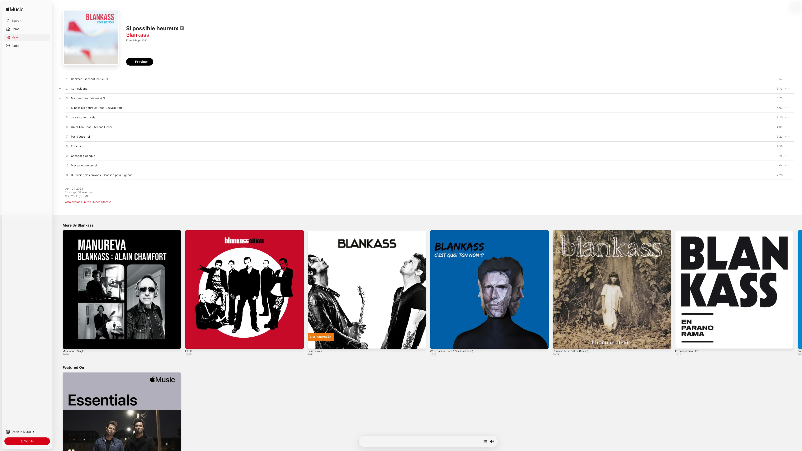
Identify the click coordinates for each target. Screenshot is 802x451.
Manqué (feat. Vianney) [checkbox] (86, 98)
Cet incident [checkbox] (79, 88)
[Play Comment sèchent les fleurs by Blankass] (67, 79)
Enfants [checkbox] (76, 146)
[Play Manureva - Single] (68, 343)
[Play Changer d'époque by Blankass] (67, 156)
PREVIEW (778, 79)
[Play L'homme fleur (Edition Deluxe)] (558, 343)
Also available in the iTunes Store (86, 202)
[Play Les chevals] (313, 343)
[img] (14, 9)
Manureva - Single (74, 232)
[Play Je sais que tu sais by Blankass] (67, 117)
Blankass (137, 35)
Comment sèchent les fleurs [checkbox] (89, 79)
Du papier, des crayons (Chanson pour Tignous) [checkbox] (102, 175)
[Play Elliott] (190, 343)
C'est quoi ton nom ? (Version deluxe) (455, 232)
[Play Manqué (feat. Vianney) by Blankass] (67, 98)
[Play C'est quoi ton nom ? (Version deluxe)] (435, 343)
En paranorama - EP (688, 232)
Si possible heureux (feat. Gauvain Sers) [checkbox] (97, 107)
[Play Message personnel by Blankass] (67, 165)
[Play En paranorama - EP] (680, 343)
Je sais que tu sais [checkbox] (83, 117)
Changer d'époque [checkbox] (83, 155)
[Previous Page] (58, 289)
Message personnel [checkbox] (84, 165)
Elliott (189, 232)
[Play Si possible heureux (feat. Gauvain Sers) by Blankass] (67, 108)
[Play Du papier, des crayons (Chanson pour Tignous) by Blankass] (67, 175)
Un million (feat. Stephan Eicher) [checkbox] (92, 127)
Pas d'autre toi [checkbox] (80, 136)
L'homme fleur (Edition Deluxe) (573, 232)
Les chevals (315, 232)
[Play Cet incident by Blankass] (67, 89)
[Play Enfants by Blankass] (67, 146)
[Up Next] (485, 441)
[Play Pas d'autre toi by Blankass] (67, 137)
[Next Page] (798, 289)
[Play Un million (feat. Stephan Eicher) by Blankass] (67, 127)
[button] (27, 20)
